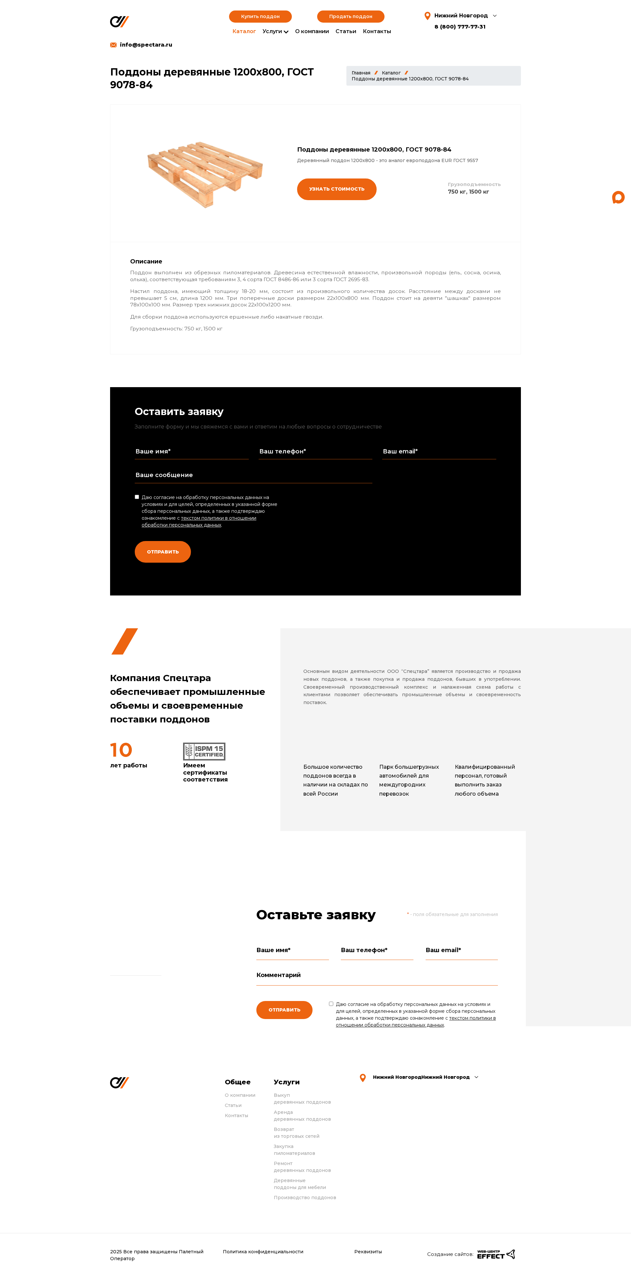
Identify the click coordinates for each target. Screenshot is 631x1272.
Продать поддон (350, 16)
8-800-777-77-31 (168, 1008)
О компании (312, 31)
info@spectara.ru (146, 45)
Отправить (163, 552)
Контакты (377, 31)
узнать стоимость (336, 189)
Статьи (346, 31)
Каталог (244, 31)
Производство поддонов (305, 1197)
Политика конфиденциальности (263, 1252)
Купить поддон (260, 16)
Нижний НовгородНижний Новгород (421, 1077)
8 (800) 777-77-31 (459, 27)
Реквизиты (368, 1252)
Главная (361, 73)
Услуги (272, 31)
